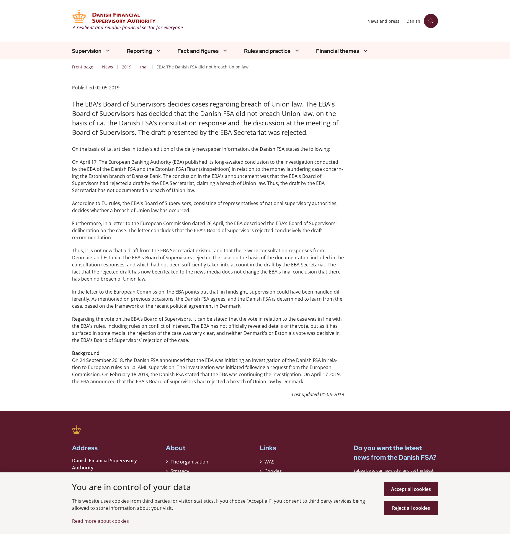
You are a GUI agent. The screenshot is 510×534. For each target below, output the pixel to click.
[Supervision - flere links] (107, 50)
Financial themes (337, 51)
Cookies (273, 471)
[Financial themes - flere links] (364, 50)
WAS (269, 461)
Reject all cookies (411, 508)
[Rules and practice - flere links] (296, 50)
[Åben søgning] (431, 21)
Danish (413, 21)
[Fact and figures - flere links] (224, 50)
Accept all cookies (411, 489)
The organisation (189, 461)
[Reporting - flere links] (157, 50)
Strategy (180, 471)
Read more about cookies (100, 521)
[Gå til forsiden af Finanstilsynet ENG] (218, 20)
